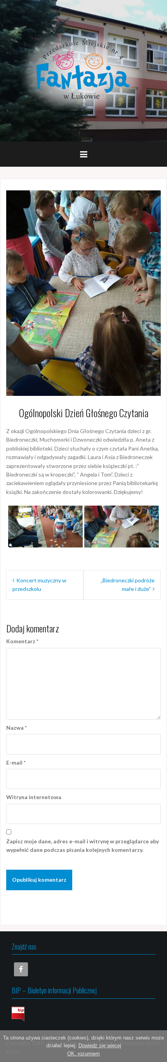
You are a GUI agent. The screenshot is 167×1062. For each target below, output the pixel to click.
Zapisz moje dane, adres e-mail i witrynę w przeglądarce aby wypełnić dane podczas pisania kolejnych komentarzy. (82, 845)
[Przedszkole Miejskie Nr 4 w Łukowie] (83, 70)
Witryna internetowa (33, 797)
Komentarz (22, 641)
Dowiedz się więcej (99, 1045)
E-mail (16, 762)
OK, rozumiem (83, 1054)
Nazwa (16, 727)
